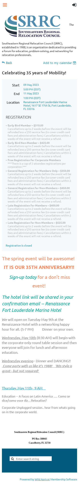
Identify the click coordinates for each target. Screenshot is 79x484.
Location (13, 102)
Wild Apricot (42, 479)
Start (16, 85)
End (17, 94)
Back (9, 62)
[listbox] (60, 63)
